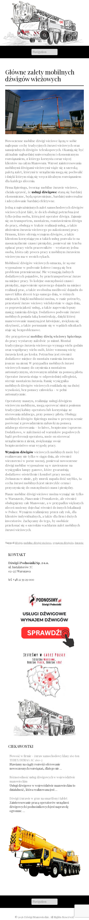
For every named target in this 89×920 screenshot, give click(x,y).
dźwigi (18, 542)
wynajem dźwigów (63, 542)
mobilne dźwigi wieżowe (38, 542)
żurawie (79, 542)
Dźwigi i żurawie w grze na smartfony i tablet (38, 798)
